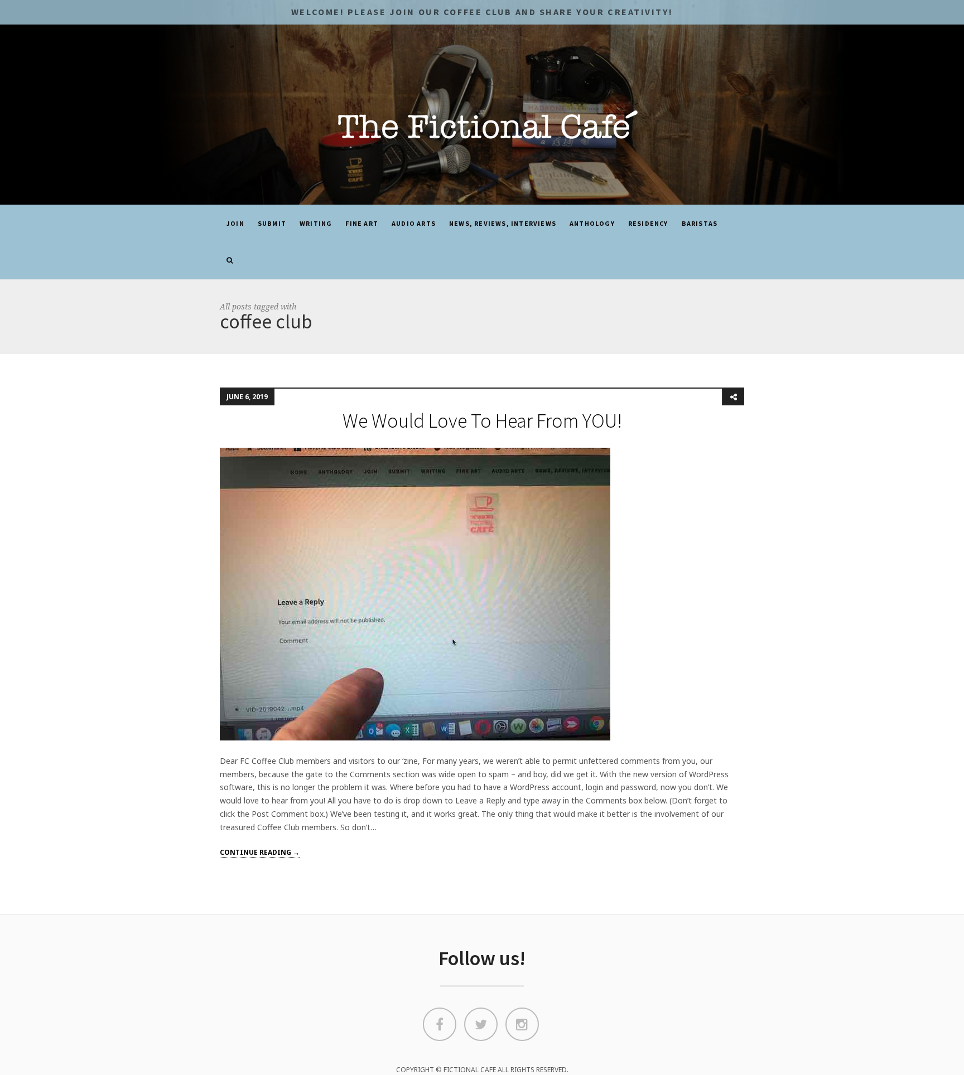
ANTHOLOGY (592, 223)
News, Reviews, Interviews (502, 223)
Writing (316, 223)
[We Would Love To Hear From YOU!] (415, 593)
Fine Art (361, 223)
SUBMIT (272, 223)
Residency (648, 223)
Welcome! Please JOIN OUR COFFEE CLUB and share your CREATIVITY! (482, 11)
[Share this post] (733, 397)
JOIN (235, 223)
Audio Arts (414, 223)
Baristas (700, 223)
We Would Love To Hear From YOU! (482, 420)
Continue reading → (260, 852)
